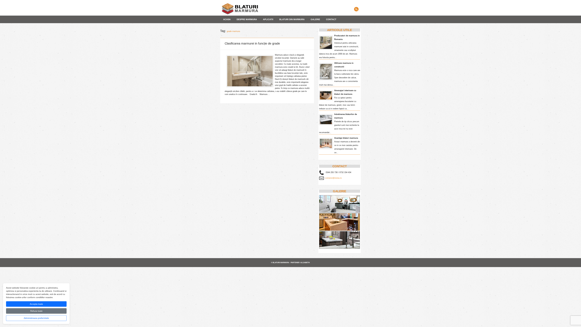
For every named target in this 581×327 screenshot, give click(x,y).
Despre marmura (247, 19)
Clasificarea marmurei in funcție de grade (252, 43)
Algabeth (305, 262)
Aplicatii (268, 19)
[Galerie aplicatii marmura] (339, 248)
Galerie (315, 19)
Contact (331, 19)
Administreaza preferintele (36, 318)
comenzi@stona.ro (333, 178)
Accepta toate (36, 304)
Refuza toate (36, 311)
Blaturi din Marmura (292, 19)
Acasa (227, 19)
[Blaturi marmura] (240, 14)
